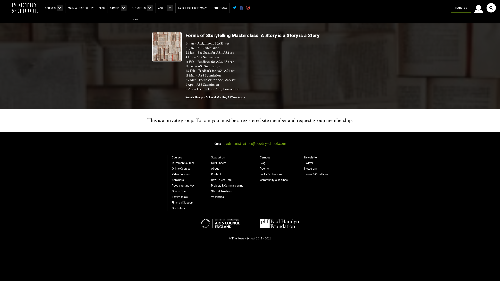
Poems (264, 168)
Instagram (310, 168)
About (162, 8)
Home (135, 19)
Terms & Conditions (316, 174)
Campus (114, 8)
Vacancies (217, 196)
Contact (216, 174)
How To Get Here (221, 179)
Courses (50, 8)
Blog (102, 8)
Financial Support (182, 202)
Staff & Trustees (221, 191)
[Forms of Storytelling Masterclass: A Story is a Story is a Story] (167, 60)
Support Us (139, 8)
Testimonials (180, 196)
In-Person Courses (183, 163)
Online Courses (181, 168)
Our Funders (218, 163)
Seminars (178, 179)
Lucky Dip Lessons (271, 174)
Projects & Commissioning (227, 185)
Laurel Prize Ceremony (192, 8)
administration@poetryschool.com (256, 143)
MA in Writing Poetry (81, 8)
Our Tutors (178, 208)
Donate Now (219, 8)
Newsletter (311, 157)
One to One (179, 191)
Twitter (308, 163)
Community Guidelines (274, 179)
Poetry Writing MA (183, 185)
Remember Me (447, 57)
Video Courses (181, 174)
